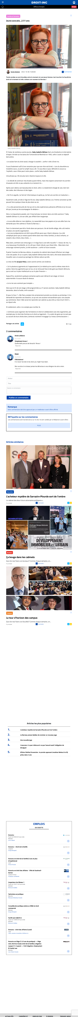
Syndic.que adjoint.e (15, 918)
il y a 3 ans (18, 339)
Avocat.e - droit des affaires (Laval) (20, 929)
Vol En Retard (11, 840)
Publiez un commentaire (18, 397)
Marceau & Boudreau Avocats (15, 898)
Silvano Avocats (12, 864)
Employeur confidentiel (13, 876)
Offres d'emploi (39, 6)
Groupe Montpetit (12, 850)
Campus (9, 613)
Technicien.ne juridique (15, 894)
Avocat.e (11, 835)
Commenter (41, 503)
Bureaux (9, 553)
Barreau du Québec (12, 888)
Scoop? (74, 7)
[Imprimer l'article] (70, 503)
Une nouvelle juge (26, 740)
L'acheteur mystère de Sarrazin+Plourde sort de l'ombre (38, 730)
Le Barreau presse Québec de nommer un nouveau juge (38, 735)
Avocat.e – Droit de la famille (17, 847)
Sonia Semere (15, 72)
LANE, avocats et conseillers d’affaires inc (18, 933)
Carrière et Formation (13, 16)
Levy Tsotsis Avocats (13, 952)
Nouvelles (10, 492)
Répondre (18, 346)
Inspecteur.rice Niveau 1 (16, 882)
